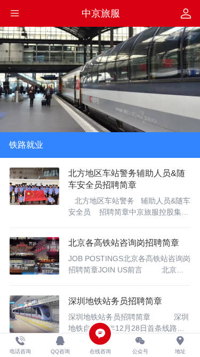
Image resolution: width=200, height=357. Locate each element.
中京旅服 (101, 13)
